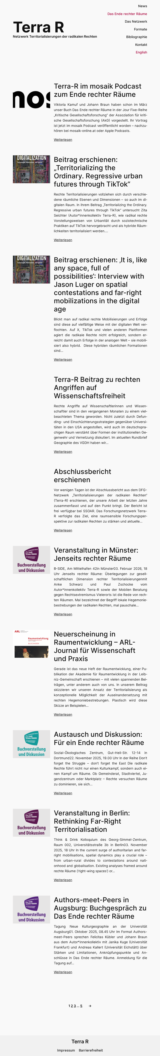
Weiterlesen (63, 140)
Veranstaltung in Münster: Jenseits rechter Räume (96, 554)
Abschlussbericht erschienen (82, 475)
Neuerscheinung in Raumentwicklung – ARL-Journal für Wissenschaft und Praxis (94, 646)
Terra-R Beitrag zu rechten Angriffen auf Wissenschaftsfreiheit (97, 387)
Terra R (38, 27)
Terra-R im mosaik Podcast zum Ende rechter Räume (97, 90)
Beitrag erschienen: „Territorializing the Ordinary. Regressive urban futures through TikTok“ (98, 171)
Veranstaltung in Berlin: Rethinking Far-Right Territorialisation (92, 821)
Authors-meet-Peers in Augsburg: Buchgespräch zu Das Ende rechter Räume (100, 908)
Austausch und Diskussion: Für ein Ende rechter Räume (99, 738)
